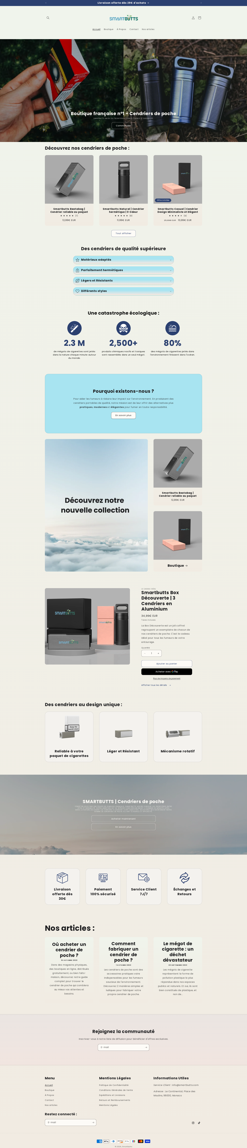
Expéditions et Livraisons (112, 1095)
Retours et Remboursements (114, 1100)
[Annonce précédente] (46, 3)
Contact (49, 1100)
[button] (48, 18)
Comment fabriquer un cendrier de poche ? (123, 952)
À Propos (49, 1095)
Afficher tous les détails (154, 685)
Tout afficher (123, 233)
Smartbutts (127, 1146)
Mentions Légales (108, 1105)
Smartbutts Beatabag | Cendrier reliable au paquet (69, 211)
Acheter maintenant (123, 818)
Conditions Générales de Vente (116, 1090)
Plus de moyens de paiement (166, 678)
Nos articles (51, 1105)
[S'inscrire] (146, 1047)
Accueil (49, 1085)
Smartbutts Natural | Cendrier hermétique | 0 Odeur (123, 211)
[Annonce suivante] (201, 3)
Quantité (145, 647)
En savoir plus (123, 415)
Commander (123, 125)
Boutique (176, 566)
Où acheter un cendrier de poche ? (69, 950)
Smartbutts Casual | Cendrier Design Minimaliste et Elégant (178, 211)
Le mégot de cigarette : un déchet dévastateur (178, 952)
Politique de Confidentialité (114, 1085)
